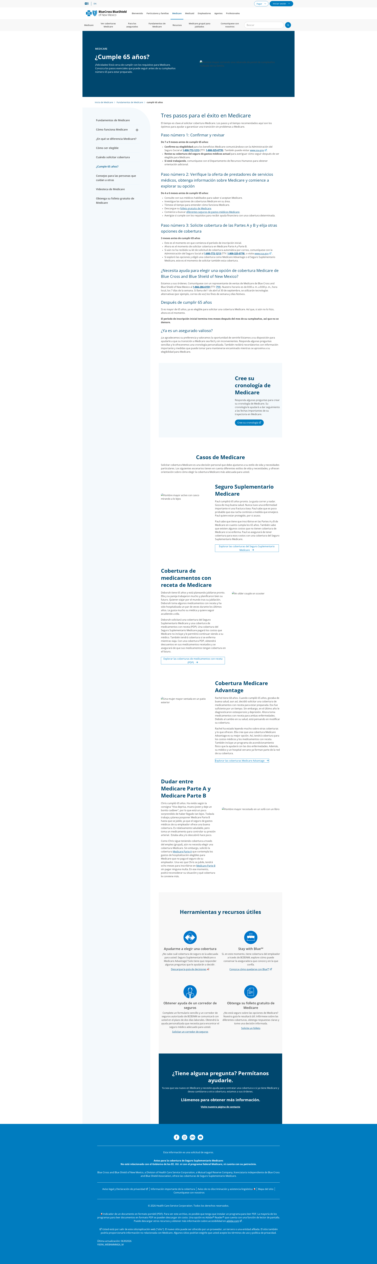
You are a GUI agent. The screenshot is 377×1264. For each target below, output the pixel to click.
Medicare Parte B (205, 865)
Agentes (218, 13)
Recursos (177, 25)
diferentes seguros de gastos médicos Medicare (212, 212)
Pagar (260, 3)
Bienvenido (137, 13)
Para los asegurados (132, 25)
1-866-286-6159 (201, 287)
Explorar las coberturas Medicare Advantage (240, 760)
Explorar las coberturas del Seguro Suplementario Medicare (247, 548)
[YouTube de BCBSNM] (200, 1138)
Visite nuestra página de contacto (220, 1106)
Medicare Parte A (182, 851)
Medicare (177, 13)
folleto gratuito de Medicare (195, 208)
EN (95, 3)
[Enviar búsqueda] (288, 25)
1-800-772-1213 (191, 150)
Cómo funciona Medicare (112, 129)
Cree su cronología (248, 422)
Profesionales (233, 13)
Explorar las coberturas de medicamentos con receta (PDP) (193, 660)
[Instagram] (184, 1138)
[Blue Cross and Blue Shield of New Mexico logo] (106, 13)
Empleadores (204, 13)
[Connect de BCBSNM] (192, 1138)
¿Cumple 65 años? (107, 166)
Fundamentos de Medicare (157, 25)
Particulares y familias (158, 13)
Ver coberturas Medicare (108, 25)
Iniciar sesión (280, 3)
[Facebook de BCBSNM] (176, 1138)
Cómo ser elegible (107, 148)
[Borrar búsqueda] (280, 25)
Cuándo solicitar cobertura (113, 157)
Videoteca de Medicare (110, 189)
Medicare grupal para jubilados (199, 25)
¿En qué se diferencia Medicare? (116, 139)
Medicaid (189, 13)
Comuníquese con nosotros (230, 25)
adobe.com (232, 1221)
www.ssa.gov (257, 150)
